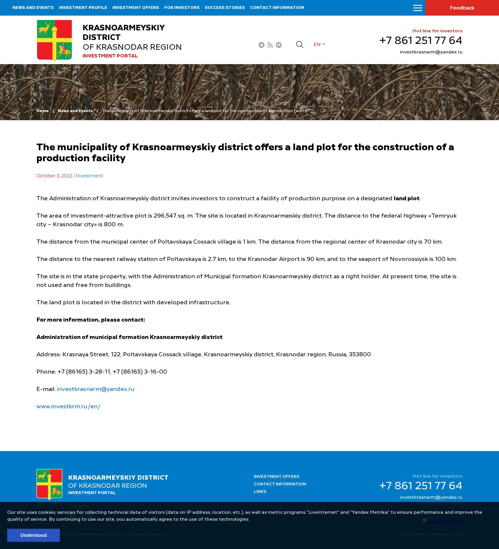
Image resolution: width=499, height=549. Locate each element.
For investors (182, 8)
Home (42, 111)
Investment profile (83, 8)
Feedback (462, 8)
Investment (89, 176)
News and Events (75, 111)
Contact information (277, 8)
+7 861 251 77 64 (421, 41)
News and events (33, 8)
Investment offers (135, 8)
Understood (34, 535)
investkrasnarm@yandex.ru (431, 52)
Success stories (225, 8)
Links (260, 492)
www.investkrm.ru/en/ (68, 407)
